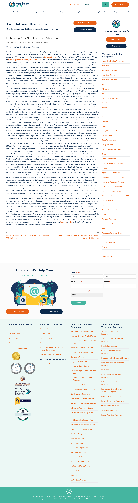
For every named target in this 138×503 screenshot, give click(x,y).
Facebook (63, 222)
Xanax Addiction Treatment (111, 410)
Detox (104, 126)
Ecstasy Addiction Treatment (111, 415)
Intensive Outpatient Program (113, 182)
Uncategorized (107, 256)
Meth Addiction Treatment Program (114, 370)
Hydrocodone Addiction (111, 173)
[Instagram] (74, 4)
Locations (12, 329)
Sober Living (106, 238)
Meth (104, 205)
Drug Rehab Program (109, 346)
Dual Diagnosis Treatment (111, 149)
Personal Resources (109, 219)
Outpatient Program (78, 357)
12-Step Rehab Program (79, 471)
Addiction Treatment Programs (82, 331)
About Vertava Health (48, 329)
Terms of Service (93, 499)
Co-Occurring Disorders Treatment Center (83, 372)
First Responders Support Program (83, 420)
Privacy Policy (80, 496)
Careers (12, 343)
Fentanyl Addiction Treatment (112, 401)
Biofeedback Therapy (78, 480)
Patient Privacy (92, 496)
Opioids (105, 214)
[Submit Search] (105, 4)
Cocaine (105, 117)
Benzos (105, 108)
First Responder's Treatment (112, 163)
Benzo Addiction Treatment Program (115, 358)
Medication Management (111, 191)
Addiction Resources (47, 343)
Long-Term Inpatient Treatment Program (84, 342)
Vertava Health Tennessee (49, 364)
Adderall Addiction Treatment (113, 61)
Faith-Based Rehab (109, 159)
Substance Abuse (108, 242)
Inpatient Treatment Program (113, 177)
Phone (109, 281)
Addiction (105, 66)
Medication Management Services (83, 403)
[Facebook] (70, 4)
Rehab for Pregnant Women (81, 434)
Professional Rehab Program (81, 466)
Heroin (104, 168)
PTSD (104, 228)
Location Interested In (82, 291)
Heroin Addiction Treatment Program (111, 376)
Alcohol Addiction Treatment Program (112, 340)
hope (10, 60)
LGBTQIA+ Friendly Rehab (112, 187)
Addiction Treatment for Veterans (83, 425)
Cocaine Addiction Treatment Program (112, 352)
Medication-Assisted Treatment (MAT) (116, 196)
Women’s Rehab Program (80, 461)
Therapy (105, 247)
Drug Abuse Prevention (110, 131)
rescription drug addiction (42, 86)
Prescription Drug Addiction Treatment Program (111, 390)
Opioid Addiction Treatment (111, 406)
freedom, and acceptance (31, 60)
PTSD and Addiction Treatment (84, 389)
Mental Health (107, 201)
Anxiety (105, 103)
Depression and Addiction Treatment (82, 379)
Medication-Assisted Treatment (82, 399)
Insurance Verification (17, 333)
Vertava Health (12, 42)
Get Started (120, 4)
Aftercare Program (77, 439)
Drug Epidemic (107, 135)
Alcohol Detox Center (81, 366)
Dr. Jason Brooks (50, 57)
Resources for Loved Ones (112, 233)
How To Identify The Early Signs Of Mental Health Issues (52, 349)
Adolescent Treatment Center (82, 408)
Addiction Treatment (40, 42)
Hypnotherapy (76, 475)
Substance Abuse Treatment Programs (111, 333)
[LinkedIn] (77, 4)
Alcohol (105, 94)
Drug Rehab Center (109, 140)
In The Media (45, 333)
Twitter (70, 222)
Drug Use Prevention (110, 145)
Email (76, 281)
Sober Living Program (80, 448)
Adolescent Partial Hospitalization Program (83, 414)
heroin (26, 86)
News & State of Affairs (110, 210)
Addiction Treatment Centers (62, 496)
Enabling (105, 154)
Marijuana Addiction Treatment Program (112, 364)
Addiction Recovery (109, 75)
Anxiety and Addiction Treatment (85, 385)
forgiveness (17, 60)
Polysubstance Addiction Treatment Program (114, 383)
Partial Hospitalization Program (82, 348)
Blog (103, 112)
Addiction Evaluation (109, 70)
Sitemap (102, 496)
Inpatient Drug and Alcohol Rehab (83, 336)
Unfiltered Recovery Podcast (50, 355)
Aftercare (105, 89)
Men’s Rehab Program (79, 457)
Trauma (105, 252)
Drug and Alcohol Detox (79, 362)
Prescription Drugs (109, 224)
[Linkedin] (25, 348)
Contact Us (13, 338)
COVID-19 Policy (46, 338)
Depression (106, 121)
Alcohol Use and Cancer (111, 98)
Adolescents (106, 84)
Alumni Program (77, 443)
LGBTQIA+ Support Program (81, 429)
